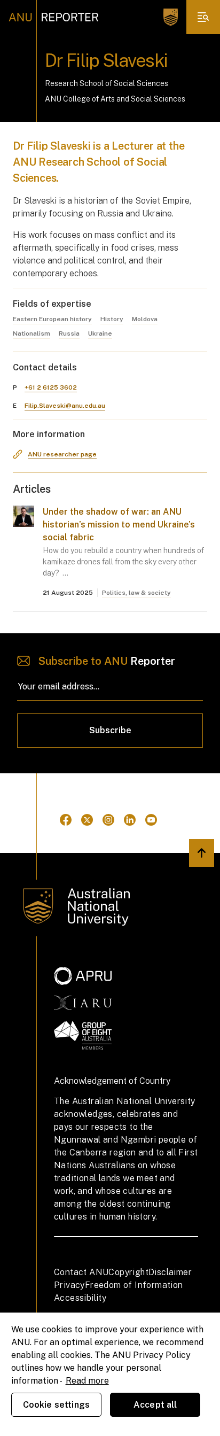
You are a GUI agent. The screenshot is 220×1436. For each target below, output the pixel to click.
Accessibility (80, 1298)
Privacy (69, 1285)
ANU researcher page (62, 454)
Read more (87, 1381)
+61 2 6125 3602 (51, 387)
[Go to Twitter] (87, 819)
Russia (69, 333)
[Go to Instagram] (108, 819)
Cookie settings (56, 1405)
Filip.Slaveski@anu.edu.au (65, 405)
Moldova (145, 319)
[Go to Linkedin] (129, 819)
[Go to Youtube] (151, 819)
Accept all (155, 1405)
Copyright (128, 1272)
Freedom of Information (134, 1285)
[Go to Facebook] (65, 819)
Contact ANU (81, 1272)
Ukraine (100, 333)
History (111, 319)
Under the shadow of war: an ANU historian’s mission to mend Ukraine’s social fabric (119, 524)
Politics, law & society (136, 592)
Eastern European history (52, 319)
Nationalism (31, 333)
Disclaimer (170, 1272)
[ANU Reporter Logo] (53, 17)
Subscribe (110, 730)
